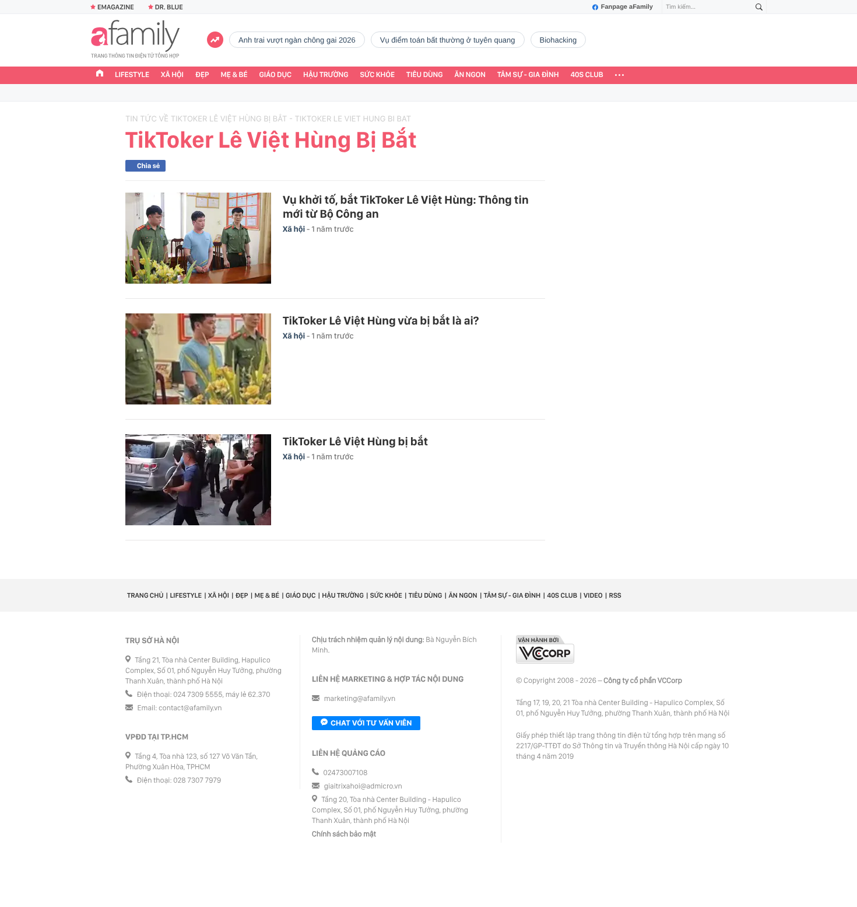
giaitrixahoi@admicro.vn (363, 786)
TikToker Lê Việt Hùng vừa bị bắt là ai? (381, 320)
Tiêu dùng (424, 75)
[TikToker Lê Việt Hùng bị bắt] (198, 479)
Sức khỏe (377, 75)
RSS (615, 595)
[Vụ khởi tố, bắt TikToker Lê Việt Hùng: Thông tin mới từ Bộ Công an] (198, 238)
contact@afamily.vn (190, 708)
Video (593, 595)
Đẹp (202, 75)
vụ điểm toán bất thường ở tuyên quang (447, 40)
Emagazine (115, 7)
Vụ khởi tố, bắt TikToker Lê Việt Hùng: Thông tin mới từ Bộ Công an (406, 207)
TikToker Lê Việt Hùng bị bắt (355, 441)
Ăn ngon (470, 75)
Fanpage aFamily (627, 7)
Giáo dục (275, 75)
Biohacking (558, 40)
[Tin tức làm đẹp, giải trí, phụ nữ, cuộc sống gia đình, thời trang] (135, 40)
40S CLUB (587, 75)
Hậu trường (325, 75)
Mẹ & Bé (234, 75)
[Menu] (619, 75)
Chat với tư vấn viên (371, 722)
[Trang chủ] (99, 74)
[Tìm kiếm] (759, 7)
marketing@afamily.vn (360, 699)
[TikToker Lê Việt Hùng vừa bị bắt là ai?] (198, 358)
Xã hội (172, 75)
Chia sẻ (148, 166)
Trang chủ (145, 595)
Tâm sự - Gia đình (528, 75)
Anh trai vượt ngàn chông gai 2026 (297, 40)
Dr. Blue (169, 7)
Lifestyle (132, 75)
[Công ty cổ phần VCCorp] (545, 649)
